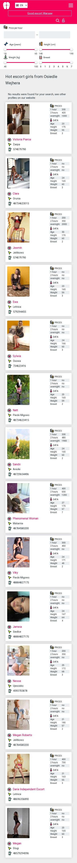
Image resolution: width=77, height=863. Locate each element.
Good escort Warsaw (39, 13)
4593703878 (20, 690)
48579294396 (21, 853)
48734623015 (21, 203)
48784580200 (21, 528)
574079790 (19, 149)
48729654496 (21, 474)
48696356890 (21, 799)
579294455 (19, 311)
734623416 (19, 365)
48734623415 (21, 420)
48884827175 (21, 582)
